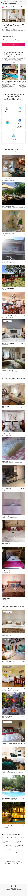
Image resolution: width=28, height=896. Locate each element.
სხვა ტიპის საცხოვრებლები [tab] (7, 837)
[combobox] (13, 36)
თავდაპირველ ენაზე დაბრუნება (9, 3)
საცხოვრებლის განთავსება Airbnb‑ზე (15, 6)
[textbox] (7, 41)
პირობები (19, 889)
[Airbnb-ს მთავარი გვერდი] (3, 7)
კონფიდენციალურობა (11, 889)
